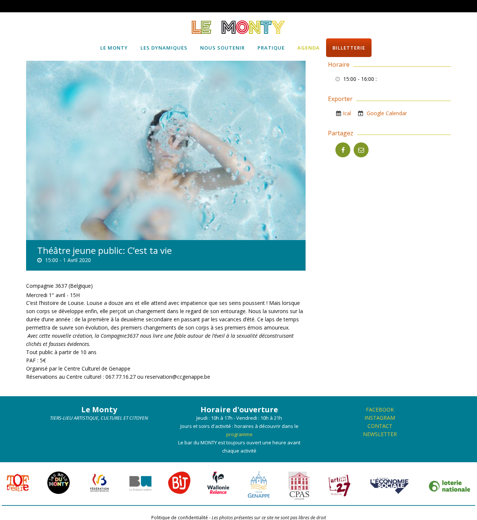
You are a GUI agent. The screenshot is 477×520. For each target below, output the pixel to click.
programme (239, 434)
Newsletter (380, 434)
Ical (347, 113)
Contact (379, 425)
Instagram (379, 417)
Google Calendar (386, 113)
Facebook (380, 409)
